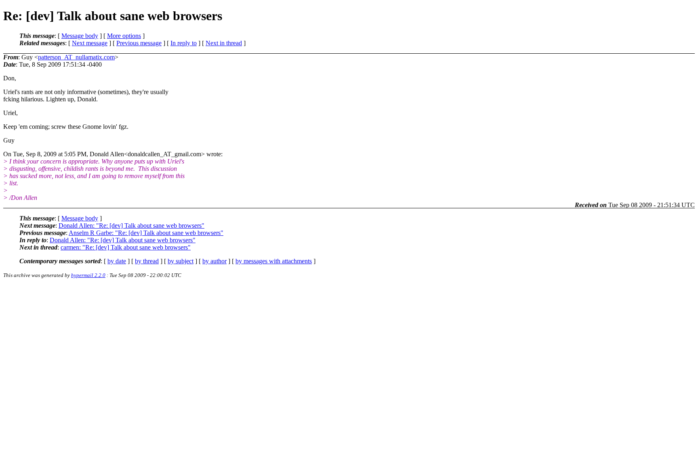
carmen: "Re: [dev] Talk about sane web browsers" (126, 247)
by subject (180, 261)
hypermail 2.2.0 (88, 275)
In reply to (183, 43)
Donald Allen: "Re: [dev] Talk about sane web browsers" (131, 225)
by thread (147, 261)
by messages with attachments (273, 261)
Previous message (139, 43)
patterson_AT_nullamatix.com (76, 57)
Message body (79, 35)
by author (214, 261)
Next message (89, 43)
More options (124, 35)
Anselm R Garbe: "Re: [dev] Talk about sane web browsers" (146, 232)
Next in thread (224, 43)
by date (116, 261)
